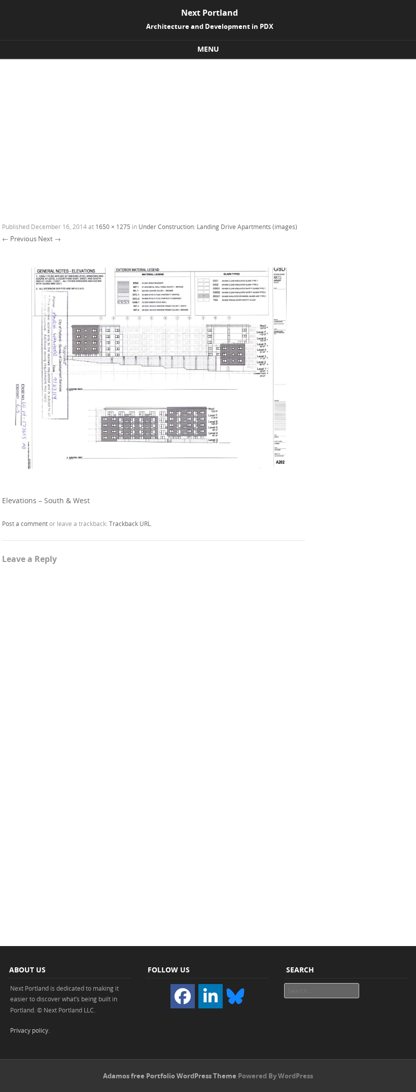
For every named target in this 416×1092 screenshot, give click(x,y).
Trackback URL (130, 523)
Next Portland (209, 12)
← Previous (19, 238)
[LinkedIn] (210, 996)
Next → (49, 238)
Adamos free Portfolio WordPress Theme (169, 1075)
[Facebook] (182, 996)
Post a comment (25, 523)
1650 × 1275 (112, 226)
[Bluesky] (235, 995)
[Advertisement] (208, 135)
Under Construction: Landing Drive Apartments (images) (217, 226)
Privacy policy (29, 1030)
